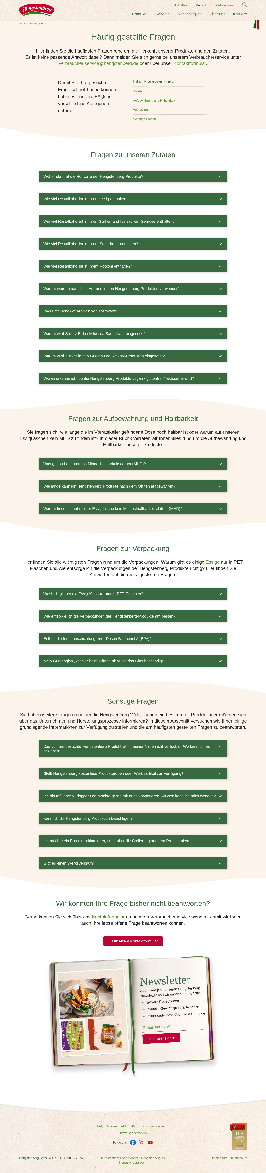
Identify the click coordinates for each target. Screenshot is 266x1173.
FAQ (100, 1126)
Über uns (217, 14)
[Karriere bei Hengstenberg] (238, 1136)
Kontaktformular (190, 63)
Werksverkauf (224, 5)
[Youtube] (150, 1142)
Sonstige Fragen (144, 119)
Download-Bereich (154, 1126)
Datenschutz (238, 1158)
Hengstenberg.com (132, 1162)
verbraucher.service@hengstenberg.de (98, 63)
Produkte (140, 14)
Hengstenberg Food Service (119, 1158)
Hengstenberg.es (153, 1158)
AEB (124, 1126)
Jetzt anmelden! (161, 1038)
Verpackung (141, 109)
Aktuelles (180, 5)
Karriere (240, 14)
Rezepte (162, 14)
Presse (112, 1126)
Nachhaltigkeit (190, 14)
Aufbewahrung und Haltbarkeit (154, 100)
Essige (212, 562)
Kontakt (201, 5)
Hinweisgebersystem (133, 1133)
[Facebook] (133, 1142)
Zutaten (138, 91)
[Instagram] (141, 1142)
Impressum (219, 1158)
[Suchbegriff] (242, 4)
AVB (134, 1126)
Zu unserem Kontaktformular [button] (133, 941)
